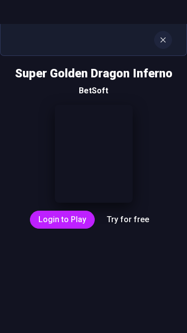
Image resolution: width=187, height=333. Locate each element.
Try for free (128, 219)
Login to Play (62, 219)
